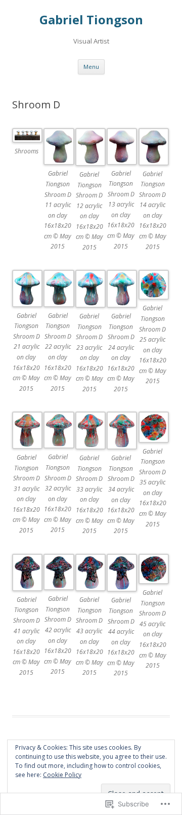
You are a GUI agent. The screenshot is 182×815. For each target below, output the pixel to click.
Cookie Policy (62, 774)
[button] (27, 148)
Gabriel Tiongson (91, 20)
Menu (91, 66)
